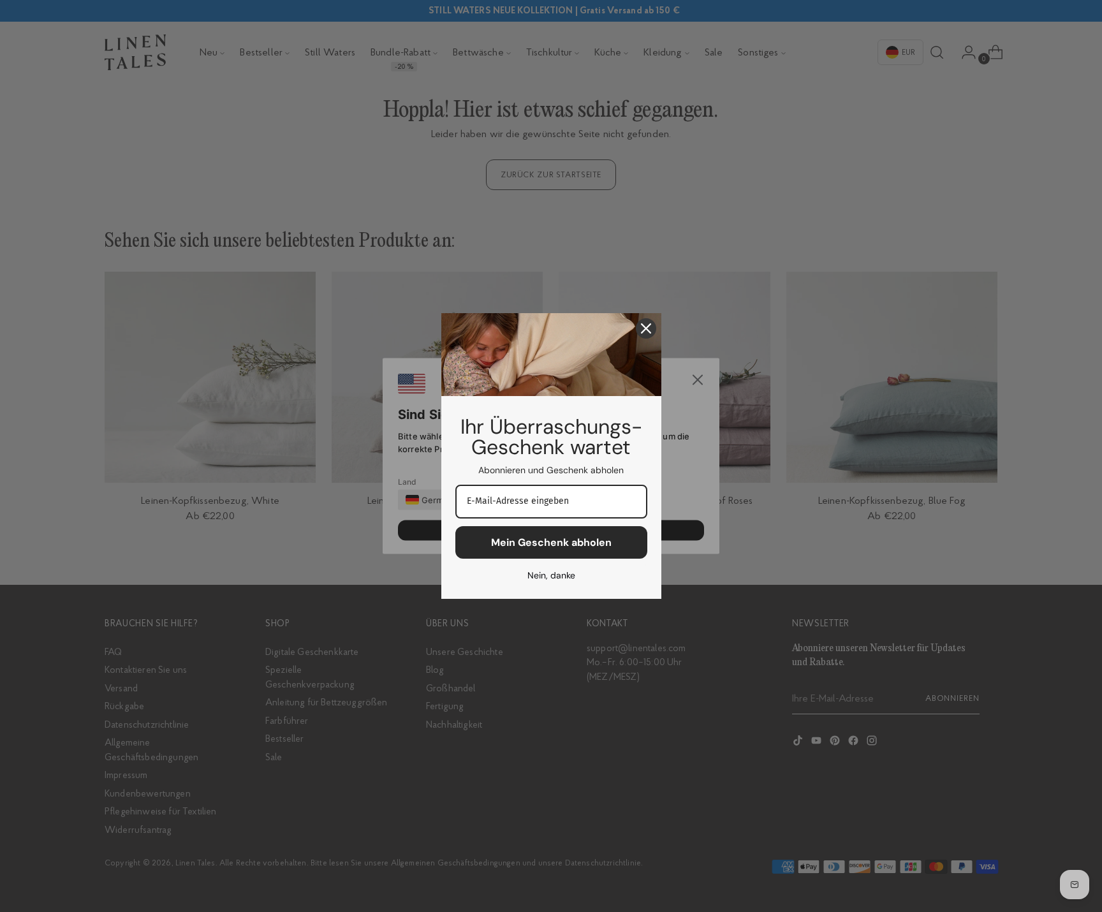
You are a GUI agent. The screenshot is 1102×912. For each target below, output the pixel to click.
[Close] (646, 328)
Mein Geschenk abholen (551, 542)
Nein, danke (551, 575)
